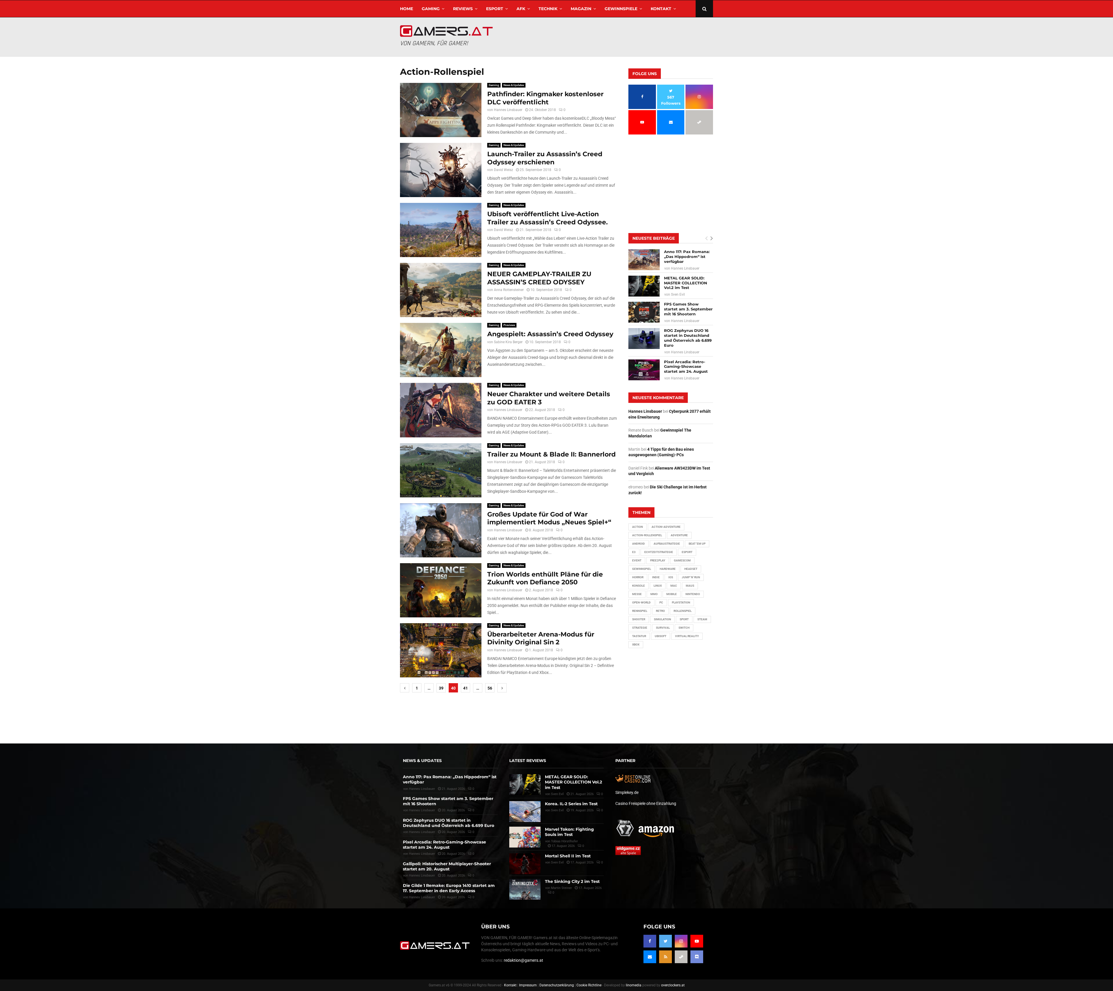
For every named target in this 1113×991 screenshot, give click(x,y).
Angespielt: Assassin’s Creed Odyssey (550, 334)
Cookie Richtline (588, 985)
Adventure (679, 535)
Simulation (662, 619)
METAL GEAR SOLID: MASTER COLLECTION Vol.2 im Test (685, 283)
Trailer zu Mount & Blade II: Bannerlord (551, 454)
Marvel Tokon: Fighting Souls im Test (569, 832)
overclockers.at (673, 985)
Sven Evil (678, 294)
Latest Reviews (527, 760)
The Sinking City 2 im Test (572, 881)
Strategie (639, 627)
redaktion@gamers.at (523, 960)
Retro (660, 610)
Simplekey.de (627, 792)
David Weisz (503, 170)
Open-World (641, 602)
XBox (635, 644)
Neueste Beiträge (653, 238)
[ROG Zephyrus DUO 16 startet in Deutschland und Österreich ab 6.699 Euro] (644, 338)
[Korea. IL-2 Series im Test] (525, 811)
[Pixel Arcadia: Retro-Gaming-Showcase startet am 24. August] (644, 369)
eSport (494, 8)
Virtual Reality (687, 636)
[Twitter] (665, 941)
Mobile (671, 594)
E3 (634, 552)
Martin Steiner (561, 888)
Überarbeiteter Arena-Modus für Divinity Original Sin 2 (540, 638)
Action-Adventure (666, 526)
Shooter (638, 619)
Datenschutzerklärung (556, 985)
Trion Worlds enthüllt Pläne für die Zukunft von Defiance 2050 (545, 578)
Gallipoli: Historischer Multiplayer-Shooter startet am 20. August (447, 866)
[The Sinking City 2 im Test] (525, 889)
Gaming (431, 8)
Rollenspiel (683, 610)
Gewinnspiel (641, 568)
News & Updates (513, 85)
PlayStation (681, 602)
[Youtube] (696, 941)
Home (406, 8)
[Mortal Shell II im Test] (525, 863)
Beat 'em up (697, 543)
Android (638, 543)
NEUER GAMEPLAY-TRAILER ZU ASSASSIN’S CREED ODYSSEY (539, 278)
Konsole (638, 585)
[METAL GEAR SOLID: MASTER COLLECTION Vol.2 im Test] (644, 286)
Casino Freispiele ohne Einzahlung (645, 803)
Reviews (463, 8)
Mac (673, 585)
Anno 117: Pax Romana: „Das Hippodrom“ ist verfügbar (687, 256)
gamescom (682, 560)
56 (490, 688)
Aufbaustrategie (667, 543)
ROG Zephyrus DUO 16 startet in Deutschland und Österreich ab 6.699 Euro (688, 338)
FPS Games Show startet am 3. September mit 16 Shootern (688, 309)
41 (465, 688)
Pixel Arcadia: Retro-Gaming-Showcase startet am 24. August (686, 366)
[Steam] (681, 956)
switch (684, 627)
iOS (670, 577)
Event (636, 560)
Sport (684, 619)
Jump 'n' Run (691, 577)
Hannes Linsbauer (508, 110)
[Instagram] (681, 941)
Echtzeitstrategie (658, 552)
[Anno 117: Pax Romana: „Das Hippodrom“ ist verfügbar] (644, 259)
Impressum (528, 985)
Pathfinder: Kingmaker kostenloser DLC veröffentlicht (545, 98)
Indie (656, 577)
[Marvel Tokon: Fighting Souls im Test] (525, 837)
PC (661, 602)
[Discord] (696, 956)
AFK (521, 8)
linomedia (633, 985)
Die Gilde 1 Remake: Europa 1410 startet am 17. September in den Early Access (449, 888)
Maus (690, 585)
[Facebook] (649, 941)
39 (441, 688)
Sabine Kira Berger (508, 342)
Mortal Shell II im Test (568, 856)
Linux (658, 585)
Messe (637, 594)
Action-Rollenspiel (647, 535)
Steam (702, 619)
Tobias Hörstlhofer (564, 841)
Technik (548, 8)
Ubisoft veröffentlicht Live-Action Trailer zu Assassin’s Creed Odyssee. (547, 218)
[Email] (649, 956)
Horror (637, 577)
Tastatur (639, 636)
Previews (509, 325)
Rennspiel (639, 610)
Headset (690, 568)
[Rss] (665, 956)
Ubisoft (660, 636)
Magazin (581, 8)
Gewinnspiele (621, 8)
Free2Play (657, 560)
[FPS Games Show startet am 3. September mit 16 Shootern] (644, 312)
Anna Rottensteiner (509, 290)
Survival (663, 627)
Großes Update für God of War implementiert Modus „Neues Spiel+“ (549, 518)
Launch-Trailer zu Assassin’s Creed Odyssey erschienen (544, 158)
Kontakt (661, 8)
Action (637, 526)
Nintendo (692, 594)
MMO (654, 594)
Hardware (668, 568)
